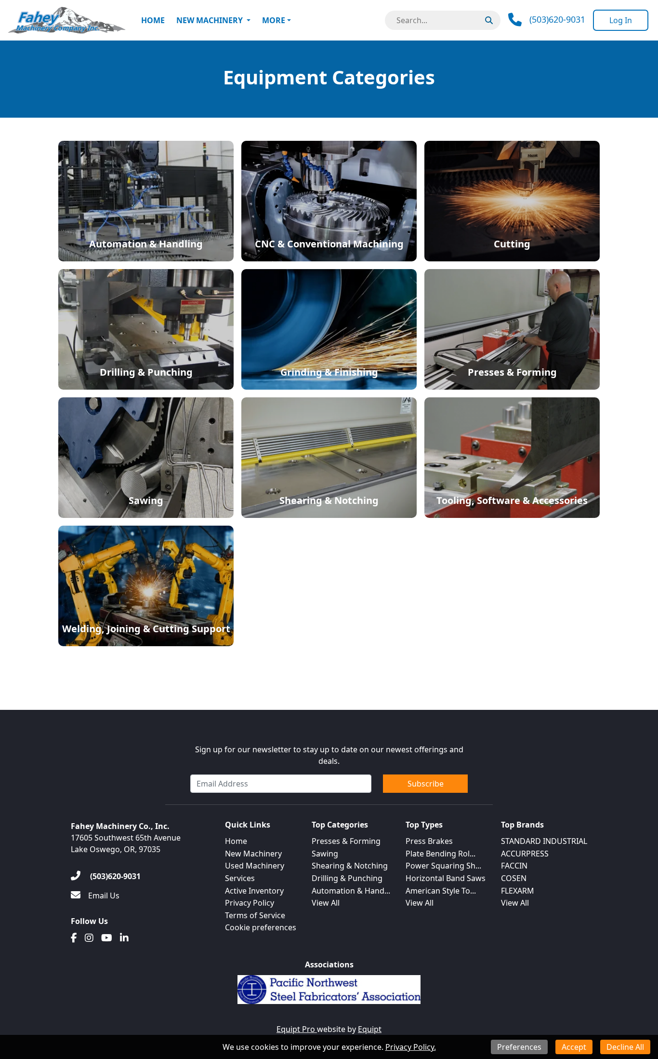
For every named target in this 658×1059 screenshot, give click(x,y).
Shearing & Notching (350, 865)
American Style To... (441, 890)
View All (326, 902)
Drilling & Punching (347, 878)
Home (153, 20)
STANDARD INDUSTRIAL (544, 841)
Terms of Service (255, 915)
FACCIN (514, 865)
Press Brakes (429, 841)
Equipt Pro (296, 1029)
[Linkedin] (124, 938)
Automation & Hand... (351, 890)
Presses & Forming (346, 841)
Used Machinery (254, 865)
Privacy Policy (249, 902)
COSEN (513, 878)
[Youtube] (106, 938)
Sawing (325, 853)
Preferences (519, 1047)
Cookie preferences (260, 927)
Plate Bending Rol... (440, 853)
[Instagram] (89, 938)
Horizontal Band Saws (446, 878)
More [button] (273, 20)
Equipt (370, 1029)
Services (240, 878)
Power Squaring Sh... (443, 865)
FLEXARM (517, 890)
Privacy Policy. (410, 1047)
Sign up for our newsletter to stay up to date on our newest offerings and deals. (329, 755)
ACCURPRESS (525, 853)
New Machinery (209, 20)
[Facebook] (74, 938)
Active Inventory (254, 890)
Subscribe (426, 783)
